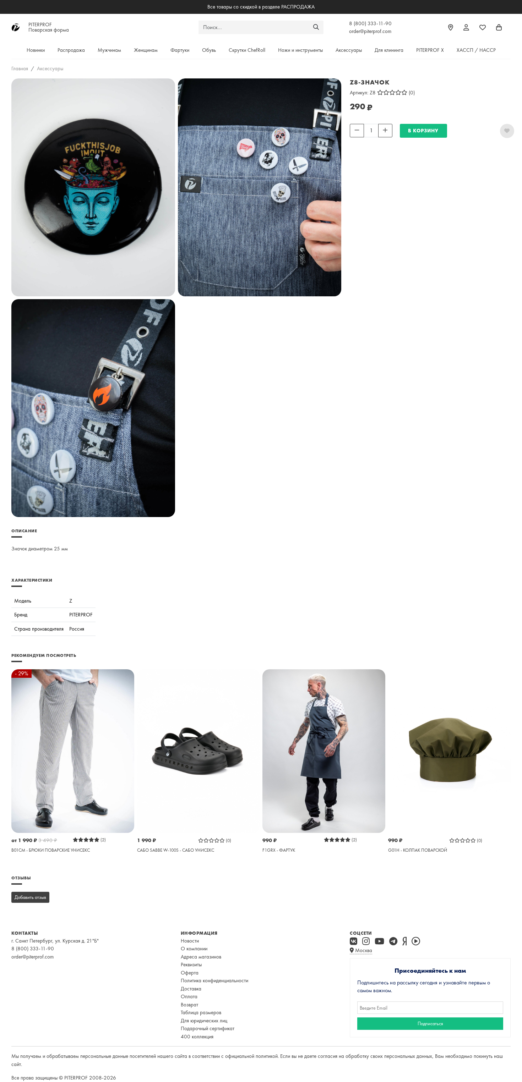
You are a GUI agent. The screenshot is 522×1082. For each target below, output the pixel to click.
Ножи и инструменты (300, 50)
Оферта (190, 972)
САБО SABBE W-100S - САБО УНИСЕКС (175, 850)
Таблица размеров (201, 1012)
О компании (194, 948)
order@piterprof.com (370, 31)
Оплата (189, 996)
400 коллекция (197, 1036)
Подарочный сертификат (207, 1028)
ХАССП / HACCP (476, 50)
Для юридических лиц (204, 1020)
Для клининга (389, 50)
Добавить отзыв (30, 897)
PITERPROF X (430, 50)
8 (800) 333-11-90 (370, 23)
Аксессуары (349, 50)
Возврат (189, 1004)
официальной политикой (251, 1056)
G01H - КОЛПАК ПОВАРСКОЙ (417, 850)
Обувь (209, 50)
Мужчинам (109, 50)
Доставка (191, 988)
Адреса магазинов (201, 956)
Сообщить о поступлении (377, 141)
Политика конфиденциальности (214, 980)
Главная (19, 68)
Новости (190, 940)
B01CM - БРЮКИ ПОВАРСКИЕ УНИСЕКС (50, 850)
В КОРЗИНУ (423, 130)
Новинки (36, 50)
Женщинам (146, 50)
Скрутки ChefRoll (247, 50)
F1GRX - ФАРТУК (278, 850)
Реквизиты (191, 964)
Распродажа (71, 50)
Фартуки (179, 50)
